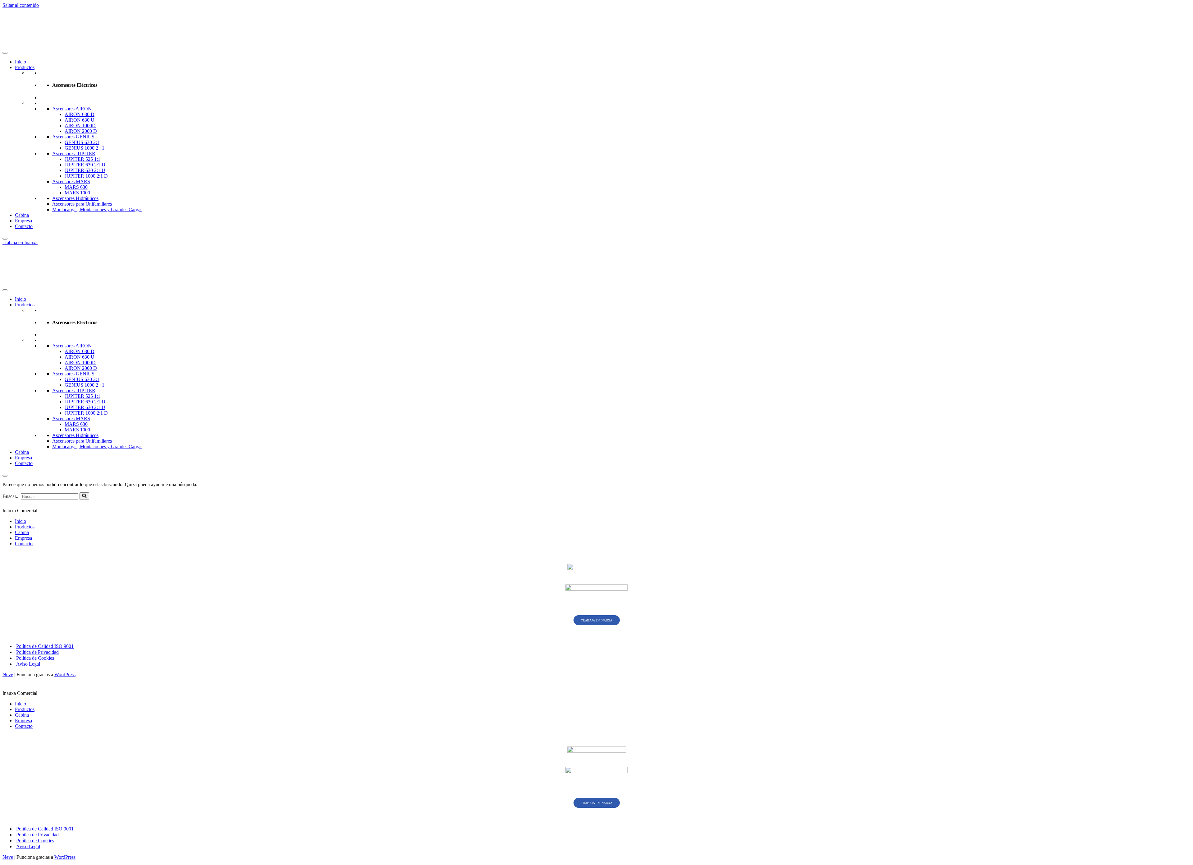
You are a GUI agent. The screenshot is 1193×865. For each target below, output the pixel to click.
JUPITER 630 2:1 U (85, 170)
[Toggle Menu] (4, 53)
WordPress (64, 674)
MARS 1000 (77, 192)
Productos (24, 67)
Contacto (24, 226)
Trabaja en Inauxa (20, 242)
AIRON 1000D (80, 125)
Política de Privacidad (37, 652)
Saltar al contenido (20, 5)
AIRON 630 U (79, 120)
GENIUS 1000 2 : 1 (84, 148)
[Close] (4, 239)
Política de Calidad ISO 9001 (45, 646)
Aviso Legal (28, 664)
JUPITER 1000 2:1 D (86, 176)
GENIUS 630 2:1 (82, 142)
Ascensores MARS (71, 181)
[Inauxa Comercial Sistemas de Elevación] (58, 45)
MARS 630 (76, 187)
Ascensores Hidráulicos (75, 198)
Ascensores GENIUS (73, 136)
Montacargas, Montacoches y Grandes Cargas (97, 209)
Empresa (23, 220)
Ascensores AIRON (72, 108)
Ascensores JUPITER (73, 153)
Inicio (20, 61)
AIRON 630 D (79, 114)
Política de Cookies (35, 658)
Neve (7, 674)
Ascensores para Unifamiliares (82, 204)
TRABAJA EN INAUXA (596, 620)
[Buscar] (84, 496)
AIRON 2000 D (81, 131)
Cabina (22, 215)
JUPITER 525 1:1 (82, 159)
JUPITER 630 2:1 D (85, 164)
